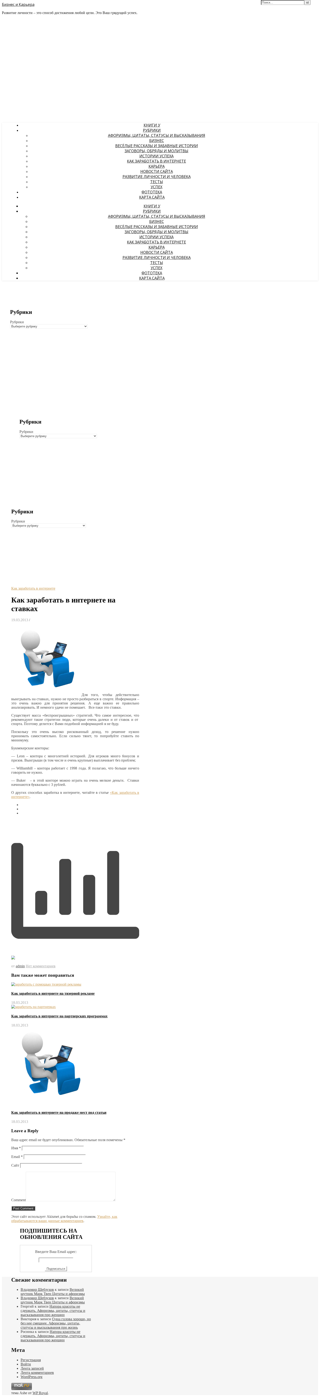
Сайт (15, 1165)
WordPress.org (31, 1377)
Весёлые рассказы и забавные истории (156, 145)
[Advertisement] (50, 361)
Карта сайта (152, 197)
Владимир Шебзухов (37, 1290)
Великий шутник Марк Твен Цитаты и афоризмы (53, 1292)
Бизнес (156, 140)
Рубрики (152, 130)
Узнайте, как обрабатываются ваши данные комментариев (64, 1219)
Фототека (151, 192)
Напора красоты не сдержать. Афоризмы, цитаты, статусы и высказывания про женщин (53, 1310)
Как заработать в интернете (156, 161)
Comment (18, 1200)
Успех (156, 186)
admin (20, 966)
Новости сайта (156, 171)
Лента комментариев (37, 1373)
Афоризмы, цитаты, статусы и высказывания (156, 135)
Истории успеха (156, 156)
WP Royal (40, 1393)
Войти (26, 1364)
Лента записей (32, 1368)
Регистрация (31, 1360)
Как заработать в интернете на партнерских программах (59, 1016)
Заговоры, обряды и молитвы (156, 150)
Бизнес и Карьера (18, 4)
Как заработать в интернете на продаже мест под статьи (58, 1112)
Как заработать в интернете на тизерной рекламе (53, 993)
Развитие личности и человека (157, 176)
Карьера (157, 166)
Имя (16, 1148)
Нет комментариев (41, 966)
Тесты (156, 181)
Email (17, 1157)
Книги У (152, 125)
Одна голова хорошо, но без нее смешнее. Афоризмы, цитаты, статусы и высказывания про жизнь (56, 1323)
